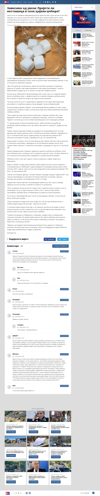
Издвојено (78, 30)
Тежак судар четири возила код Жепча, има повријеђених (59, 477)
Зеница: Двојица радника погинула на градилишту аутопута (14, 427)
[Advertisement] (25, 402)
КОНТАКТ (30, 2)
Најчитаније (88, 30)
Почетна (13, 2)
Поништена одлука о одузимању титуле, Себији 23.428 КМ (38, 427)
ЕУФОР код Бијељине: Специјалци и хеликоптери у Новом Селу (60, 427)
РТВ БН (25, 2)
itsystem (86, 493)
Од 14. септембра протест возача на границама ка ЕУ (15, 451)
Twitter (64, 239)
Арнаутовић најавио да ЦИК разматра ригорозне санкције (37, 477)
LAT (36, 2)
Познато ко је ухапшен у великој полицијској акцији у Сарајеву (59, 452)
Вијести (19, 2)
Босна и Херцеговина (38, 408)
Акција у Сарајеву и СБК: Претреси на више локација (14, 477)
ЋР (40, 2)
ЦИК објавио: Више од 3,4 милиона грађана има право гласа (37, 452)
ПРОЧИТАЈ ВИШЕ (11, 432)
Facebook (51, 239)
